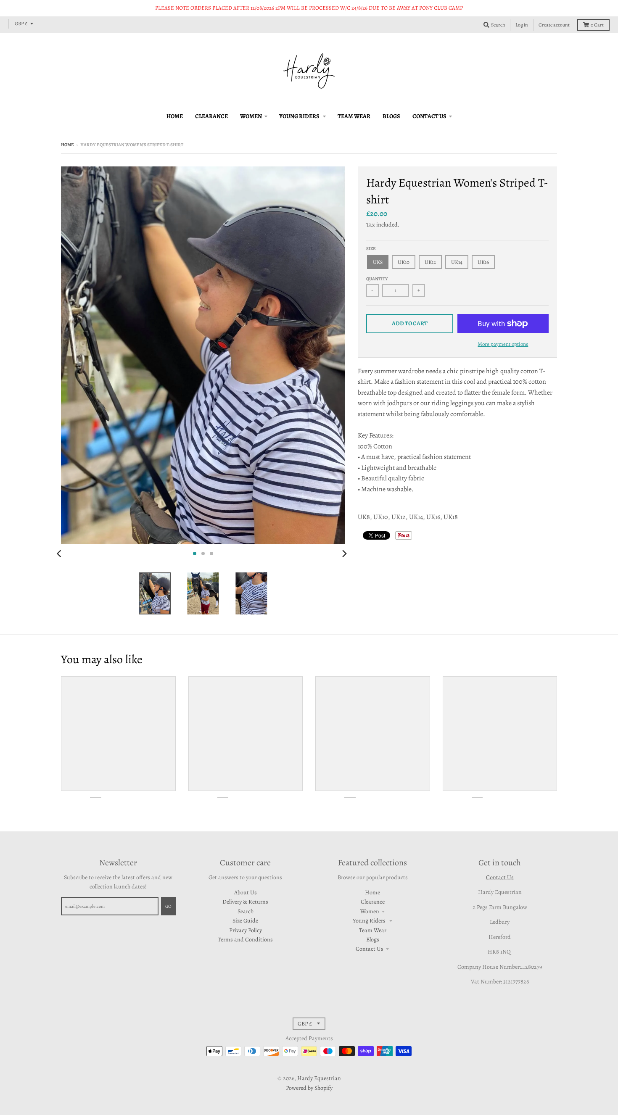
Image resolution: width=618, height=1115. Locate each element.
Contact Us (369, 949)
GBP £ (21, 23)
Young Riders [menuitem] (299, 116)
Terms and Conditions (245, 940)
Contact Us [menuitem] (429, 116)
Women (369, 911)
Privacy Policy (245, 930)
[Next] (344, 553)
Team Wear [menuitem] (354, 116)
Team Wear (372, 930)
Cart (597, 24)
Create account (554, 24)
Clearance (373, 902)
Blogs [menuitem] (391, 116)
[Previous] (60, 553)
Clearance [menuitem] (211, 116)
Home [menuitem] (174, 116)
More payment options (503, 344)
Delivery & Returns (245, 902)
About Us (245, 892)
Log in (521, 24)
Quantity (377, 279)
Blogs (372, 940)
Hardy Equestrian (319, 1078)
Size (371, 248)
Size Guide (245, 921)
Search (246, 911)
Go (168, 906)
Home (67, 145)
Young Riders (370, 921)
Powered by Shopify (309, 1088)
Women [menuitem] (251, 116)
